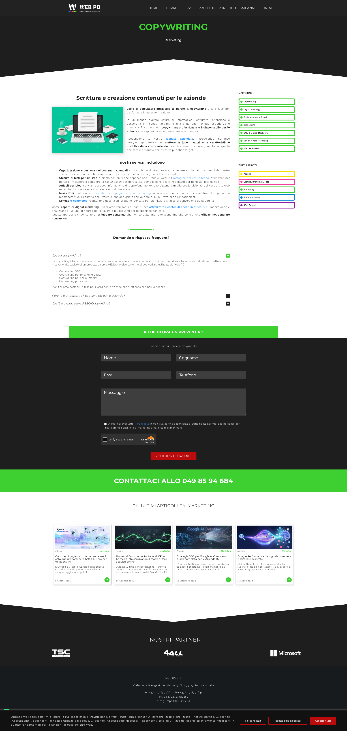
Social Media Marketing (256, 141)
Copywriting (250, 102)
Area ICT (248, 174)
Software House (252, 197)
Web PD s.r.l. (173, 678)
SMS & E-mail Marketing (256, 133)
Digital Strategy (252, 110)
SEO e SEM (249, 125)
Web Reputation (252, 149)
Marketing (173, 40)
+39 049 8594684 (160, 692)
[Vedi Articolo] (82, 554)
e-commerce (78, 200)
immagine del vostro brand (191, 178)
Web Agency (250, 205)
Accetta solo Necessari (288, 720)
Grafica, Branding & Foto (256, 182)
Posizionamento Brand (255, 117)
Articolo (59, 551)
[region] (173, 720)
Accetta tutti (323, 720)
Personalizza (253, 720)
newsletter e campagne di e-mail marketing (121, 193)
